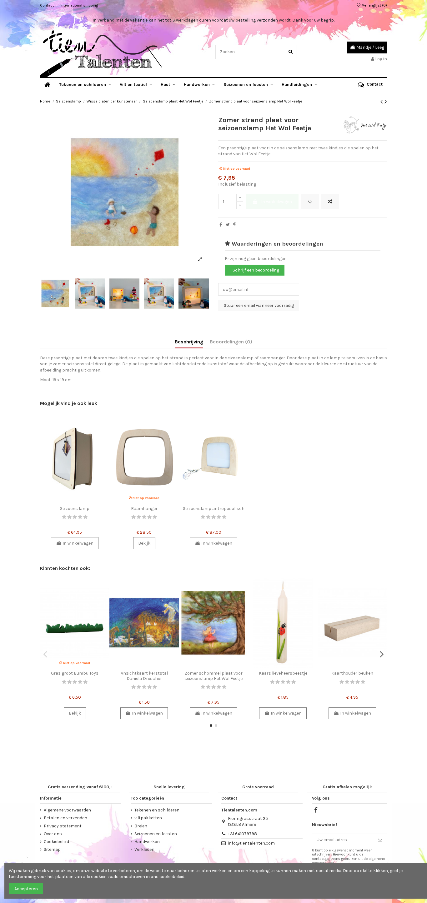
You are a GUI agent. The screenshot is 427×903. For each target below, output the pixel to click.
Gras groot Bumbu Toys (74, 673)
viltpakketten (148, 818)
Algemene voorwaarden (67, 810)
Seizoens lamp (74, 508)
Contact (47, 5)
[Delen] (220, 224)
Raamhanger (144, 508)
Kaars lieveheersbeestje (283, 673)
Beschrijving (189, 342)
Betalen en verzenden (65, 818)
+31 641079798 (242, 833)
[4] (80, 517)
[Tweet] (228, 224)
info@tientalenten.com (251, 843)
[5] (85, 517)
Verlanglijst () (374, 5)
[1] (64, 517)
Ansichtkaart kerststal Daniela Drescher (144, 676)
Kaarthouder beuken (352, 673)
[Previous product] (382, 101)
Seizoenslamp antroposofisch (213, 508)
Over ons (53, 833)
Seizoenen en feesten (155, 833)
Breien (140, 826)
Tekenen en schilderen (156, 810)
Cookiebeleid (56, 841)
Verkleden (144, 849)
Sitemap (52, 849)
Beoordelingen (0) (231, 342)
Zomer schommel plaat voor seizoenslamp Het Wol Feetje (213, 676)
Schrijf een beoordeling (256, 270)
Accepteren (26, 888)
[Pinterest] (234, 224)
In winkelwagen (276, 201)
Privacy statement (63, 826)
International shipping (79, 5)
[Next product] (385, 101)
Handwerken (147, 841)
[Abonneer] (380, 840)
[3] (75, 517)
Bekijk (144, 543)
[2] (69, 517)
